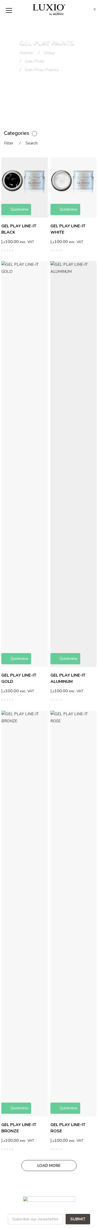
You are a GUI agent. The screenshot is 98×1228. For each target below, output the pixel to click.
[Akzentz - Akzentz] (49, 9)
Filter (8, 143)
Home (26, 51)
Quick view (46, 245)
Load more (49, 1165)
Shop (49, 51)
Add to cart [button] (63, 241)
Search (32, 143)
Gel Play (34, 60)
